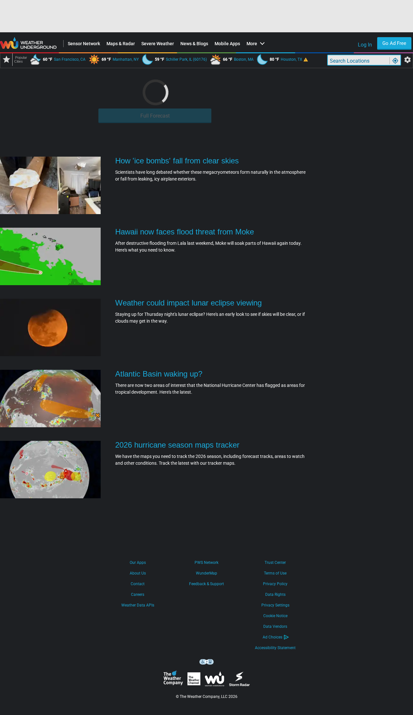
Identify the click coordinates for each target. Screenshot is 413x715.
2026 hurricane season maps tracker (177, 444)
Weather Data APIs (137, 605)
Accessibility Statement (275, 648)
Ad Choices (272, 637)
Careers (137, 594)
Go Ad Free (394, 43)
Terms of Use (275, 573)
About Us (138, 573)
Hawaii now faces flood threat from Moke (184, 231)
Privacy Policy (275, 584)
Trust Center (275, 562)
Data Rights (275, 594)
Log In (365, 45)
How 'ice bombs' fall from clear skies (177, 160)
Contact (138, 584)
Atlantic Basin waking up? (158, 373)
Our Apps (138, 562)
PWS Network (206, 562)
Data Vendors (275, 626)
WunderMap (206, 573)
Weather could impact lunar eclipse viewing (188, 302)
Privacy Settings (275, 605)
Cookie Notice (275, 616)
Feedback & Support (206, 584)
